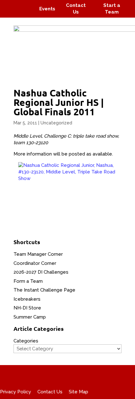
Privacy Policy (15, 392)
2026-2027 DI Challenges (41, 272)
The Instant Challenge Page (44, 290)
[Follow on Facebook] (12, 4)
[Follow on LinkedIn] (27, 13)
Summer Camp (30, 317)
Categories (26, 341)
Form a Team (28, 281)
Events (47, 9)
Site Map (78, 392)
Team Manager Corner (38, 254)
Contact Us (49, 392)
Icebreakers (27, 299)
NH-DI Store (27, 308)
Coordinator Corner (35, 263)
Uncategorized (56, 122)
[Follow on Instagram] (23, 4)
